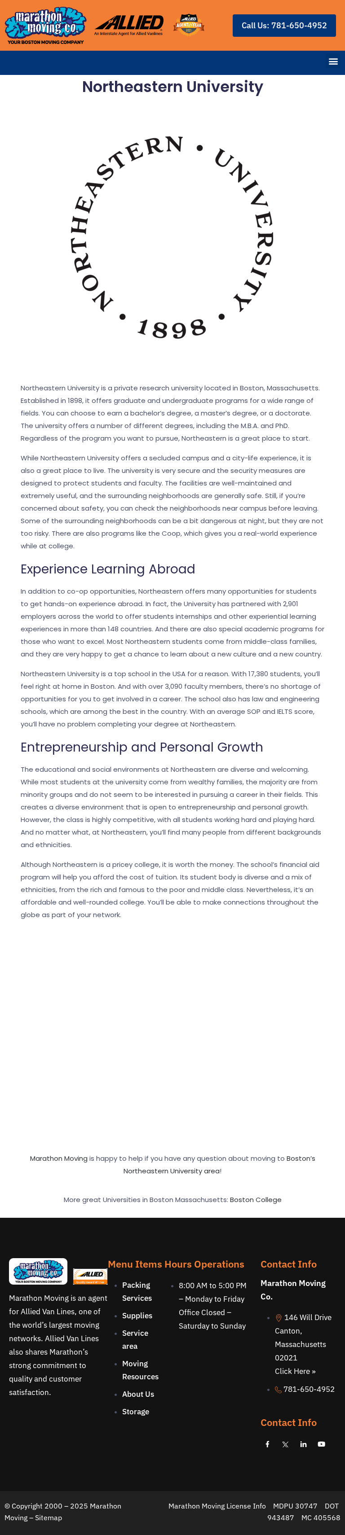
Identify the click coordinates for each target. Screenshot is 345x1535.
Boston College (256, 1199)
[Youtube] (321, 1444)
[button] (333, 60)
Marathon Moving (59, 1158)
